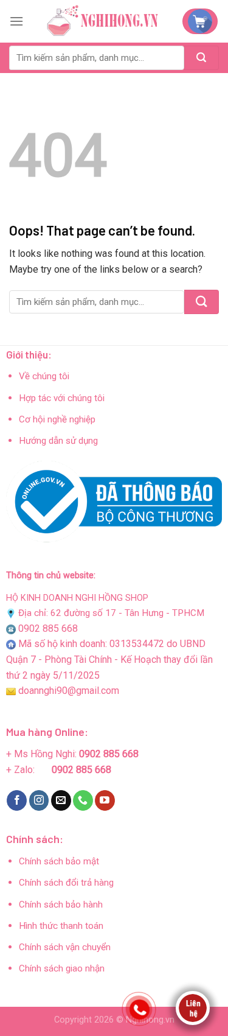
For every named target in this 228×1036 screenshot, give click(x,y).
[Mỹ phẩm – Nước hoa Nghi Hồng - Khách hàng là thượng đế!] (103, 21)
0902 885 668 (48, 628)
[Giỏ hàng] (200, 21)
